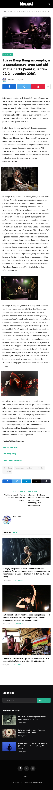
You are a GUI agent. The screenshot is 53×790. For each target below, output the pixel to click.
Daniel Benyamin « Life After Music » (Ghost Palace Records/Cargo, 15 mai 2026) (32, 746)
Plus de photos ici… (11, 447)
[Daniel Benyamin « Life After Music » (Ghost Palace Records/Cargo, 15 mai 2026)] (9, 746)
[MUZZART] (26, 4)
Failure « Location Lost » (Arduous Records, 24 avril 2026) (31, 731)
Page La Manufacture (12, 460)
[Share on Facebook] (9, 86)
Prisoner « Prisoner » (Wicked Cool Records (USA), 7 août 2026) (32, 718)
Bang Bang (8, 468)
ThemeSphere (37, 782)
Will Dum (11, 80)
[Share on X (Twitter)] (24, 86)
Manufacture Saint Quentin (25, 468)
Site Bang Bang (9, 453)
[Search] (49, 4)
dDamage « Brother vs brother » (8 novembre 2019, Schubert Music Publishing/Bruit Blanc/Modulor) (39, 500)
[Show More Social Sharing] (48, 86)
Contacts (26, 776)
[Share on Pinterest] (38, 86)
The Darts (7, 472)
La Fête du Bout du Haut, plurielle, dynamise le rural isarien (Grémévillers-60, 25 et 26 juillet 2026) (25, 660)
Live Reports (7, 55)
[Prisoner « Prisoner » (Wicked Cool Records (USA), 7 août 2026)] (9, 720)
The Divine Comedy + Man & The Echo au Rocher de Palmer (14, 497)
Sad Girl (40, 468)
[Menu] (4, 4)
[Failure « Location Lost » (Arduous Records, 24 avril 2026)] (9, 733)
